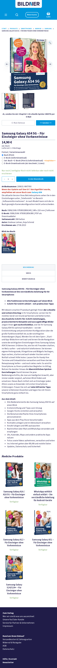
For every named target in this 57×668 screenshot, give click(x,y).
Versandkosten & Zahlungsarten (17, 639)
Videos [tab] (28, 273)
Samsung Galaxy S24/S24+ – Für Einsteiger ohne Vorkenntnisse (14, 589)
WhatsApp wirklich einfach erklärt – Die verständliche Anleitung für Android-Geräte (42, 496)
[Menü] (6, 15)
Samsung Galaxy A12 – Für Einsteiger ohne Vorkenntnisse (14, 542)
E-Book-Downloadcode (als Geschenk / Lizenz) (24, 163)
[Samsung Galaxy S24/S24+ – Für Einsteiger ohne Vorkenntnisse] (14, 567)
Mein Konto (32, 14)
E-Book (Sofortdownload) (15, 157)
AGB (4, 645)
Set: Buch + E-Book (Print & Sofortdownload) (23, 160)
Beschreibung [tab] (28, 267)
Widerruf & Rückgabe (12, 642)
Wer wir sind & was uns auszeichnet (18, 616)
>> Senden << (45, 123)
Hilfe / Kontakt (10, 659)
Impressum (8, 626)
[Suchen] (17, 15)
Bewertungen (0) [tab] (28, 279)
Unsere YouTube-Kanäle (13, 619)
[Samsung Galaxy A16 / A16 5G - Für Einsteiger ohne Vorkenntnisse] (14, 474)
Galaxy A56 (37, 192)
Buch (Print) (9, 155)
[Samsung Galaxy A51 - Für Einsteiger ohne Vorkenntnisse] (42, 522)
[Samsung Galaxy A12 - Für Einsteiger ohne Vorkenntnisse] (14, 522)
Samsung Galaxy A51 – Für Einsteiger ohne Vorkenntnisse (43, 542)
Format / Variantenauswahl (13, 152)
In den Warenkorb (35, 179)
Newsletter (8, 662)
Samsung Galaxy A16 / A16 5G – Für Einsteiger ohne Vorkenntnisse (14, 494)
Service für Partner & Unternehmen (18, 622)
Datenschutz (8, 649)
